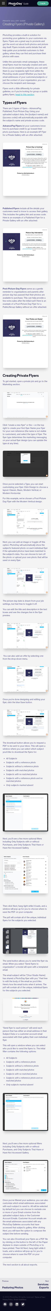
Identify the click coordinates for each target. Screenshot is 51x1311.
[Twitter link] (23, 1304)
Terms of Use (40, 1297)
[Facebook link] (5, 1304)
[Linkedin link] (11, 1304)
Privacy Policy (8, 1300)
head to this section (24, 94)
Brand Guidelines (20, 1300)
